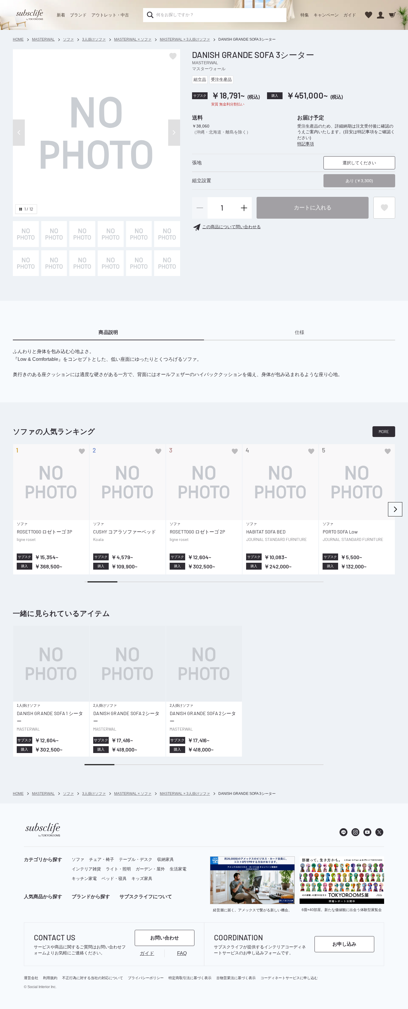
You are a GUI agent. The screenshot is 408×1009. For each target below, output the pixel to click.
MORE (384, 431)
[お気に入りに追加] (81, 451)
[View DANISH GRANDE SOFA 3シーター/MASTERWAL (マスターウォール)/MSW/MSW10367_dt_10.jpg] (139, 263)
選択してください (359, 163)
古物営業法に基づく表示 (236, 978)
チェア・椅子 (101, 859)
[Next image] (174, 132)
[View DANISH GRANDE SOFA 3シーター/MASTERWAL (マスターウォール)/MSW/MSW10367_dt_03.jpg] (111, 234)
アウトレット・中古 (110, 15)
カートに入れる (313, 208)
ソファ (78, 859)
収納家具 (165, 859)
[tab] (108, 332)
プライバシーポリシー (146, 978)
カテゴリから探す (43, 859)
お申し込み (344, 944)
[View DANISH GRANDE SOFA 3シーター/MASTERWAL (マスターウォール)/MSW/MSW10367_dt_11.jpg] (167, 263)
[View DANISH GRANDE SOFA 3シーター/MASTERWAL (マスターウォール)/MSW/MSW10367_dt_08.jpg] (82, 263)
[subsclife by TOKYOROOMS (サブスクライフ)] (29, 15)
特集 (304, 15)
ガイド (349, 15)
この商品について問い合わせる (231, 227)
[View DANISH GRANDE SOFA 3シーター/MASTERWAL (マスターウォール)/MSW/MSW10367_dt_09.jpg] (111, 263)
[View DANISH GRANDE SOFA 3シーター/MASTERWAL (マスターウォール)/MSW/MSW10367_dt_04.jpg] (139, 234)
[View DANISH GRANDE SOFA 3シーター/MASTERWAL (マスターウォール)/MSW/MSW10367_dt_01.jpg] (54, 234)
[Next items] (395, 509)
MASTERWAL (205, 62)
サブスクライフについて (145, 896)
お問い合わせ (164, 937)
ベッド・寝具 (114, 878)
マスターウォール (209, 68)
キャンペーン (326, 15)
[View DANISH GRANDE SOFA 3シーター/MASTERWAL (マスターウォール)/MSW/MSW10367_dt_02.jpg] (82, 234)
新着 (61, 15)
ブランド (78, 15)
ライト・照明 (118, 869)
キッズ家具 (141, 878)
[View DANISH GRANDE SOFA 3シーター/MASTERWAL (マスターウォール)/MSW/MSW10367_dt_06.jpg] (26, 263)
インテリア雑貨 (86, 869)
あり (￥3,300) (359, 181)
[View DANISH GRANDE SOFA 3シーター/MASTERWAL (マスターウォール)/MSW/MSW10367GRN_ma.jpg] (26, 234)
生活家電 (178, 869)
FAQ (182, 953)
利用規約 (50, 978)
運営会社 (31, 978)
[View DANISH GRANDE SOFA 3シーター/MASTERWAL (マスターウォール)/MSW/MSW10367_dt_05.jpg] (167, 234)
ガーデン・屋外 (150, 869)
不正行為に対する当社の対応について (92, 978)
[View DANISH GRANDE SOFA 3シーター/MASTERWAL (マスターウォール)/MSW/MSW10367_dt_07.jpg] (54, 263)
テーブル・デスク (135, 859)
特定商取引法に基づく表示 (189, 978)
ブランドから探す (91, 896)
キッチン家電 (84, 878)
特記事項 (305, 143)
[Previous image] (19, 132)
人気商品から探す (43, 896)
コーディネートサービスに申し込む (289, 978)
